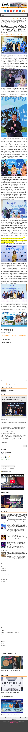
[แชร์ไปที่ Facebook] (8, 332)
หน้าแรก (14, 335)
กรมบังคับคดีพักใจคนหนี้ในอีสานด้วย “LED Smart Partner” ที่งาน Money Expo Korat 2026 (14, 432)
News (2, 634)
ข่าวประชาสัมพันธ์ (15, 18)
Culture (2, 636)
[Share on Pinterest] (10, 330)
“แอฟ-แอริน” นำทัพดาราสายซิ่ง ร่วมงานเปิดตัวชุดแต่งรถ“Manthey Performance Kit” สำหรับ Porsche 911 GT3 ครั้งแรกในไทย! (13, 399)
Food (2, 639)
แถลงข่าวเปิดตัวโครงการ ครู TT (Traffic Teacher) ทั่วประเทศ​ (14, 438)
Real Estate (3, 645)
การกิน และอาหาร (4, 568)
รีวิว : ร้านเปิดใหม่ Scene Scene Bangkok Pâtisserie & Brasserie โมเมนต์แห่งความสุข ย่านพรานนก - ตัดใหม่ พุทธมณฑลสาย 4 (17, 553)
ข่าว (1, 572)
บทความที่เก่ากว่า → (23, 335)
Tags (9, 384)
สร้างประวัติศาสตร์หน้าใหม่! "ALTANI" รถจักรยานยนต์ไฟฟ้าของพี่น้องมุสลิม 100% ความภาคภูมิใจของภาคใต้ (13, 436)
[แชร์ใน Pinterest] (10, 332)
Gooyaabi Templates (13, 721)
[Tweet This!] (7, 330)
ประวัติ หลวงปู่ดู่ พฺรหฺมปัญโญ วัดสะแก (15, 535)
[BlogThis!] (5, 332)
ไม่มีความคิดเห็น (20, 34)
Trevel (2, 643)
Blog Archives (16, 384)
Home (2, 18)
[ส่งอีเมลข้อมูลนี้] (4, 332)
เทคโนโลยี (3, 581)
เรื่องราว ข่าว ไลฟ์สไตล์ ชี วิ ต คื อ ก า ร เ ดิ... (10, 632)
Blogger (14, 719)
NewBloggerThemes (14, 722)
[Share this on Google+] (9, 330)
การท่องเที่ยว (8, 18)
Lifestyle (3, 641)
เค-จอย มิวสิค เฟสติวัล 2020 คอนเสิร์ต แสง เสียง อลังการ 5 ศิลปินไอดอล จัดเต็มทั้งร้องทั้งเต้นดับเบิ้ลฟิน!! (16, 544)
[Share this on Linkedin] (12, 330)
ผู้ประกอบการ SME (5, 577)
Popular (3, 384)
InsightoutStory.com (15, 717)
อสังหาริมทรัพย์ (4, 579)
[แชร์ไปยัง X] (7, 332)
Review (2, 566)
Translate (12, 468)
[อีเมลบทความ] (2, 332)
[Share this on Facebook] (5, 330)
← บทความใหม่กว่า (5, 335)
